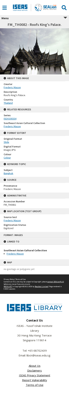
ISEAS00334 (10, 118)
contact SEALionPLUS (55, 281)
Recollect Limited (41, 286)
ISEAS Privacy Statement (34, 375)
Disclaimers (34, 370)
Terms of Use (21, 279)
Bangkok (8, 173)
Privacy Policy (9, 279)
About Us (34, 366)
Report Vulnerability (34, 380)
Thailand (8, 103)
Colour (7, 157)
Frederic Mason (15, 253)
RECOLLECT (8, 286)
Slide (6, 142)
